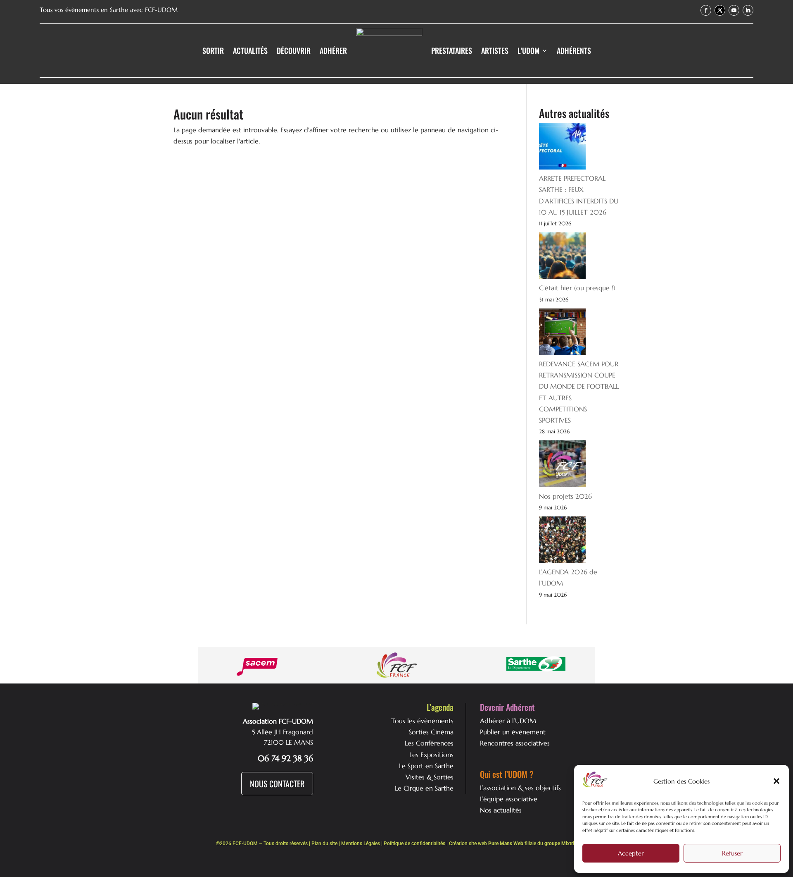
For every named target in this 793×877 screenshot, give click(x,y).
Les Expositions (431, 754)
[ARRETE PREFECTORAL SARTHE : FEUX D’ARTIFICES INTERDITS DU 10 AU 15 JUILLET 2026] (562, 148)
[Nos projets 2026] (562, 465)
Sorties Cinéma (431, 732)
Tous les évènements (422, 721)
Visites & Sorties (429, 777)
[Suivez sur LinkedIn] (748, 10)
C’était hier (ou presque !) (577, 288)
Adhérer (333, 50)
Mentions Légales (360, 843)
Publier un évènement (513, 732)
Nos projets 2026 (565, 496)
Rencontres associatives (515, 743)
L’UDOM (528, 50)
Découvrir (294, 50)
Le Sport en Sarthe (426, 766)
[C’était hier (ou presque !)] (562, 257)
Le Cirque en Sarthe (424, 788)
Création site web (486, 843)
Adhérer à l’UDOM (508, 721)
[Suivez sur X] (720, 10)
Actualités (250, 50)
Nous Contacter (277, 783)
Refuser (732, 853)
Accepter (631, 853)
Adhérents (574, 50)
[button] (776, 781)
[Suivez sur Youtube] (734, 10)
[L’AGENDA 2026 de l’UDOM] (562, 541)
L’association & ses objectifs (520, 788)
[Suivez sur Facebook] (705, 10)
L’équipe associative (508, 799)
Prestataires (451, 50)
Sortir (213, 50)
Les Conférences (429, 743)
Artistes (494, 50)
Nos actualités (501, 810)
